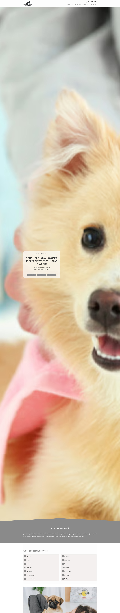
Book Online (51, 274)
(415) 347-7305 (92, 2)
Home (68, 4)
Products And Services (83, 4)
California (44, 269)
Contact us (93, 4)
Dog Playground (39, 269)
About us (73, 4)
